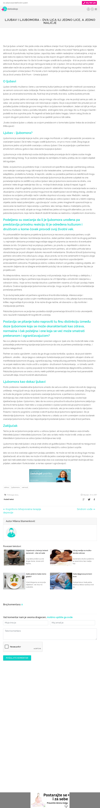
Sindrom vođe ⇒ (86, 509)
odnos (6, 487)
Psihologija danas (12, 495)
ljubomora (15, 487)
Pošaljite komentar (17, 658)
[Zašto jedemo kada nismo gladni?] (14, 581)
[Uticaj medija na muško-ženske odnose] (61, 557)
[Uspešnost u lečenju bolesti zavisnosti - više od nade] (14, 557)
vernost (25, 487)
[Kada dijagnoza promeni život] (61, 581)
